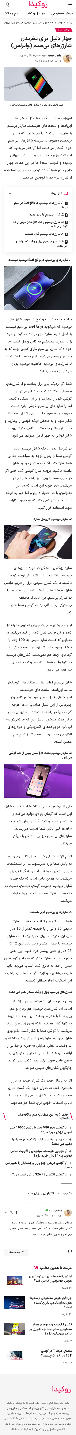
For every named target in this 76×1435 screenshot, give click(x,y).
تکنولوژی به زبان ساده (40, 1193)
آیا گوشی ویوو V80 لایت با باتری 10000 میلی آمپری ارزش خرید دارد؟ (40, 1130)
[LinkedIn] (6, 1212)
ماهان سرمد (54, 55)
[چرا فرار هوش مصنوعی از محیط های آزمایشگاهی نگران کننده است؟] (14, 1302)
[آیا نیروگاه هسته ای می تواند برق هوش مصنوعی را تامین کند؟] (14, 1280)
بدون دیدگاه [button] (14, 1252)
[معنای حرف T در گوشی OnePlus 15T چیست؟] (14, 1355)
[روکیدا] (38, 4)
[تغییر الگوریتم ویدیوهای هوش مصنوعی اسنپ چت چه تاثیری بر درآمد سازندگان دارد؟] (14, 1328)
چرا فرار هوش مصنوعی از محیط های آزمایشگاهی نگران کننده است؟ (50, 1303)
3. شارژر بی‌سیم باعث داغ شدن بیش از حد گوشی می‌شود (40, 224)
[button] (68, 4)
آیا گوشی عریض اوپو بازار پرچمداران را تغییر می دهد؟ (38, 1165)
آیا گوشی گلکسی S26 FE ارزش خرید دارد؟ (39, 1174)
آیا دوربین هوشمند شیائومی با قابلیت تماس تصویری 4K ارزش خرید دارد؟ (41, 1153)
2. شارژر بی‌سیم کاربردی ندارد (46, 215)
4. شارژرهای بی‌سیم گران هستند (44, 234)
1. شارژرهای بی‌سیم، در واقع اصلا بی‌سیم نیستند (41, 205)
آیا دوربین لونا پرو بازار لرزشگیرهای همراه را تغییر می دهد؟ (42, 1142)
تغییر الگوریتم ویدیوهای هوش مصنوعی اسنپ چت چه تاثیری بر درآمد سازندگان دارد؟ (50, 1329)
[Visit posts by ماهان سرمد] (67, 58)
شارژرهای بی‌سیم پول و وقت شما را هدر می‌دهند (42, 243)
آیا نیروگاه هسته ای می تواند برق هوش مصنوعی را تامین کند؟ (50, 1279)
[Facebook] (16, 1212)
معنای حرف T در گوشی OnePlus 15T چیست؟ (56, 1353)
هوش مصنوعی (16, 1284)
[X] (11, 1212)
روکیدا (69, 23)
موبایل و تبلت (57, 23)
